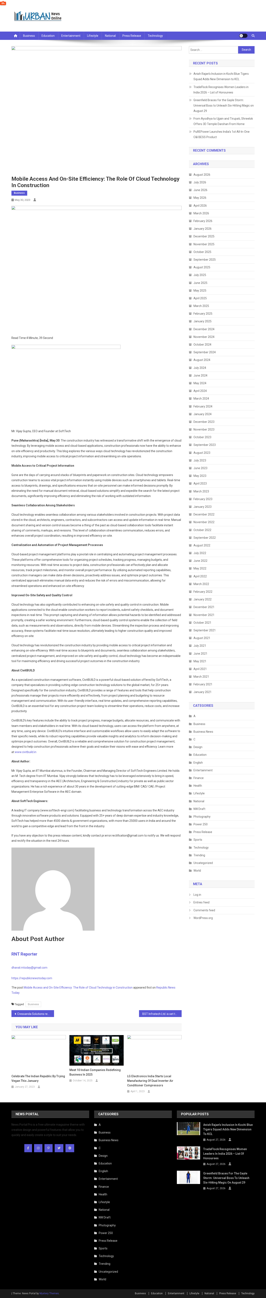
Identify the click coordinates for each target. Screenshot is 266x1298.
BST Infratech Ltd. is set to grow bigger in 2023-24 (162, 1014)
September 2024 (204, 352)
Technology (155, 35)
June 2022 (200, 560)
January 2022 (202, 599)
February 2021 (202, 684)
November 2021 (203, 615)
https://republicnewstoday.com (31, 978)
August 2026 (201, 174)
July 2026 (199, 182)
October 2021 (202, 622)
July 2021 (199, 645)
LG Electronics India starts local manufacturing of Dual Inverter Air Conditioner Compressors (150, 1081)
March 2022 (201, 584)
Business (29, 35)
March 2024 (201, 398)
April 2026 (200, 205)
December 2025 (203, 236)
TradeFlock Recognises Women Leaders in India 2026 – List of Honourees (221, 89)
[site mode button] (243, 36)
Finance (198, 778)
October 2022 (202, 530)
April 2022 (200, 576)
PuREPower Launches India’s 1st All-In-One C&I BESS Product (221, 134)
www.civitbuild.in (25, 752)
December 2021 (203, 607)
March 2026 (201, 213)
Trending (199, 855)
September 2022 (204, 537)
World (197, 870)
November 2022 (203, 522)
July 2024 (199, 367)
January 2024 (202, 414)
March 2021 (201, 676)
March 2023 (201, 491)
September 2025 (204, 259)
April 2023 (200, 483)
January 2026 (202, 228)
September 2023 (204, 445)
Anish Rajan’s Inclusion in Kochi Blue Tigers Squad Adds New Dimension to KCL (221, 76)
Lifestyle (92, 35)
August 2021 (201, 638)
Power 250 (200, 824)
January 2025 (202, 321)
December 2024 (203, 329)
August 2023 (201, 452)
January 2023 (202, 506)
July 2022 (199, 553)
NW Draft (199, 809)
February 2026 (202, 221)
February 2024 (202, 406)
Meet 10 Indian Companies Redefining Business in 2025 (95, 1072)
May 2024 (199, 383)
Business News (203, 731)
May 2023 (199, 475)
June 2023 (200, 468)
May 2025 (199, 290)
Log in (197, 894)
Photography (202, 816)
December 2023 (203, 421)
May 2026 (199, 197)
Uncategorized (203, 863)
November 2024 (203, 337)
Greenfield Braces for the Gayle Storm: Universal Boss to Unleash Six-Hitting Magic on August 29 (223, 105)
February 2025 (202, 313)
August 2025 (201, 267)
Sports (197, 839)
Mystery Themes (49, 1293)
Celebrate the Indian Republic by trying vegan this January (38, 1078)
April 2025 (200, 298)
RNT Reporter (24, 954)
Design (197, 747)
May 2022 (199, 568)
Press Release (131, 35)
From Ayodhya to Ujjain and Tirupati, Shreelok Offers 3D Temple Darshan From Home (223, 121)
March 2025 (201, 306)
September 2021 (204, 630)
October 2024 (202, 344)
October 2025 (202, 252)
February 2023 (202, 499)
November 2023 (203, 429)
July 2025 (199, 275)
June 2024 (200, 375)
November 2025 (203, 244)
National (110, 35)
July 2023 (199, 460)
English (198, 762)
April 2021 (200, 669)
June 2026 (200, 190)
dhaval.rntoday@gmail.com (29, 967)
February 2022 (202, 591)
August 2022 (201, 545)
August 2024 (201, 360)
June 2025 (200, 283)
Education (48, 35)
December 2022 (203, 514)
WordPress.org (203, 918)
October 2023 (202, 437)
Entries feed (201, 902)
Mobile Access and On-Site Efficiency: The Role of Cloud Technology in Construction (78, 987)
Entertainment (70, 35)
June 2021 (200, 653)
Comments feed (204, 910)
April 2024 (200, 391)
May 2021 (199, 661)
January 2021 (202, 692)
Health (197, 785)
